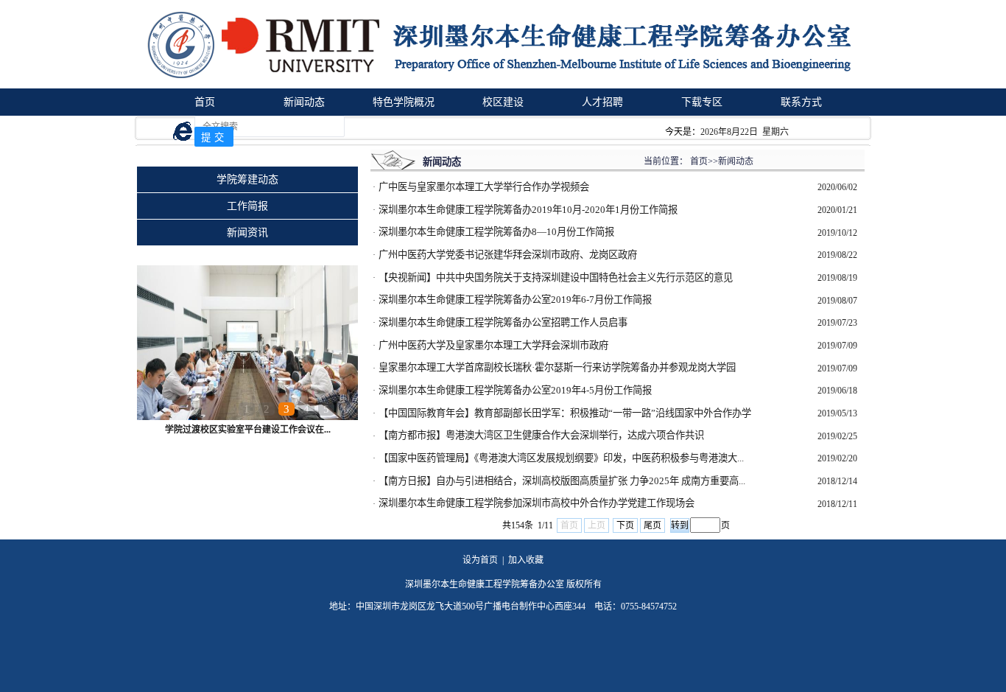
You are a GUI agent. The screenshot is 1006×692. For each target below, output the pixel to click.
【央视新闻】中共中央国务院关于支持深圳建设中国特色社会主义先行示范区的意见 (556, 277)
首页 (204, 102)
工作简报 (247, 206)
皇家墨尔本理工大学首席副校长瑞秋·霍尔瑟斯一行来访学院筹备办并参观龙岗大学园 (557, 367)
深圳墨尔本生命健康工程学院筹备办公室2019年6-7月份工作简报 (515, 299)
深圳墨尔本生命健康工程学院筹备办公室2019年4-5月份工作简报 (515, 390)
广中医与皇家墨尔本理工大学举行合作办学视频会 (484, 186)
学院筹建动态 (247, 179)
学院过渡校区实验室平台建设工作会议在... (248, 429)
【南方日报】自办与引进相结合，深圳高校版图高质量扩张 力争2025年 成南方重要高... (562, 480)
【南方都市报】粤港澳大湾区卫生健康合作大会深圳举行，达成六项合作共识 (541, 435)
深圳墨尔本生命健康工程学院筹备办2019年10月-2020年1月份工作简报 (528, 209)
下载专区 (701, 102)
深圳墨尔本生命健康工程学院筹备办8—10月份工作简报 (496, 231)
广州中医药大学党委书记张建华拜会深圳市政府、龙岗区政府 (508, 254)
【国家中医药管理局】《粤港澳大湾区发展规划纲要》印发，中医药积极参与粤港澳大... (561, 458)
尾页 (652, 525)
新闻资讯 (247, 232)
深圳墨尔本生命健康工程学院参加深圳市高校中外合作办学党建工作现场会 (536, 502)
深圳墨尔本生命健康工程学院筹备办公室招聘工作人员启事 (503, 322)
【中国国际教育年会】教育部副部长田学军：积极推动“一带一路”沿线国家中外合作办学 (565, 413)
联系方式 (801, 102)
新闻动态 (304, 102)
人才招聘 (602, 102)
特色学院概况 (404, 102)
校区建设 (503, 102)
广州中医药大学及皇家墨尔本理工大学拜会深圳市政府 (493, 345)
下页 (625, 525)
